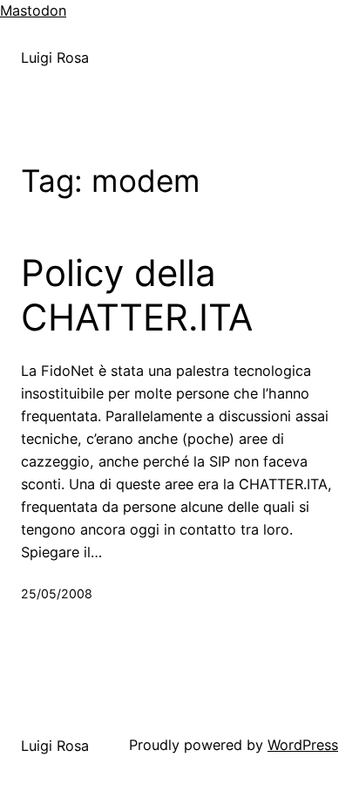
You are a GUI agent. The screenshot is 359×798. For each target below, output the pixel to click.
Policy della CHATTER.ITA (137, 294)
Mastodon (33, 10)
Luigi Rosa (55, 57)
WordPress (303, 745)
